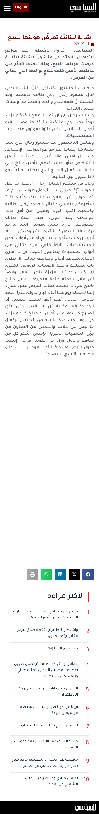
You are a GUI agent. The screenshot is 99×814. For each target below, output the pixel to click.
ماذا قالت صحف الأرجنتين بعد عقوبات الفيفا (46, 745)
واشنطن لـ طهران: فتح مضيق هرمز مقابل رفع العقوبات (48, 633)
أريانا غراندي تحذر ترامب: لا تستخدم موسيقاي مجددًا (49, 710)
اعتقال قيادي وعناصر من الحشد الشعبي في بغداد (51, 782)
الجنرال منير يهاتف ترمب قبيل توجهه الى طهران (46, 692)
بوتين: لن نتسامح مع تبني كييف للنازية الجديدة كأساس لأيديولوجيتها (45, 615)
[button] (7, 8)
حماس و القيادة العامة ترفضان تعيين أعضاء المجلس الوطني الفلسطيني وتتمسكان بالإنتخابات (46, 670)
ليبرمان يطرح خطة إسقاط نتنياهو (49, 726)
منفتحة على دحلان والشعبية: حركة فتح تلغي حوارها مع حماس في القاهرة (45, 763)
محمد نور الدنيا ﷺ (63, 649)
